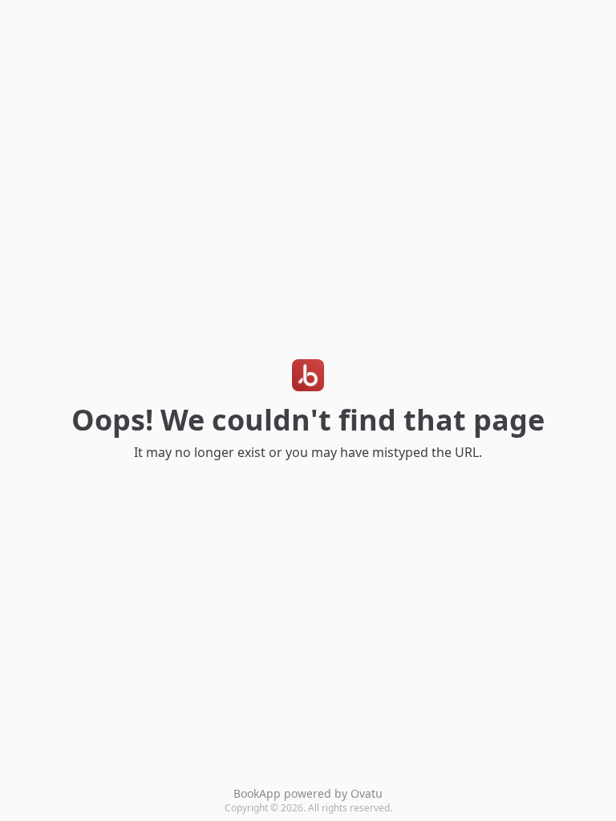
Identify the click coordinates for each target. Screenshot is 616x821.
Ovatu (367, 793)
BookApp (257, 793)
